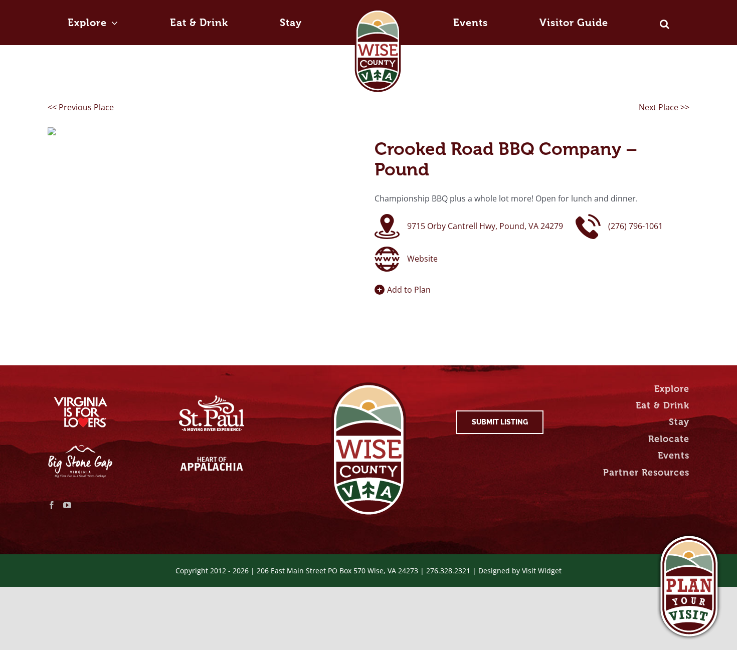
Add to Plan (409, 289)
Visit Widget (542, 570)
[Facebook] (52, 505)
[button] (541, 14)
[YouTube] (67, 505)
